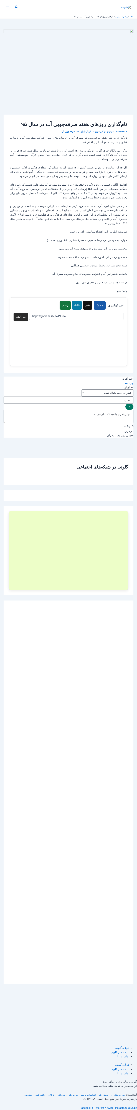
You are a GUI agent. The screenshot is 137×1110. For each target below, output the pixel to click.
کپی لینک (21, 316)
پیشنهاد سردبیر (122, 17)
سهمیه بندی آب (107, 131)
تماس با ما (123, 1056)
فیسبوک (99, 305)
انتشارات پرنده (88, 1094)
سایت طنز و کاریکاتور (67, 1094)
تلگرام (77, 305)
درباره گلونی (122, 1047)
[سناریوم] (68, 550)
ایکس (87, 305)
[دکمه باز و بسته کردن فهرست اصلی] (7, 7)
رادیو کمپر (40, 1094)
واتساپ (65, 305)
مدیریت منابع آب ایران (90, 131)
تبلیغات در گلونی (120, 1052)
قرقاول (51, 1094)
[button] (16, 7)
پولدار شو (103, 1094)
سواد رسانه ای (118, 1094)
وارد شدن (128, 383)
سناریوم (28, 1094)
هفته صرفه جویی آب (70, 131)
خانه (131, 17)
